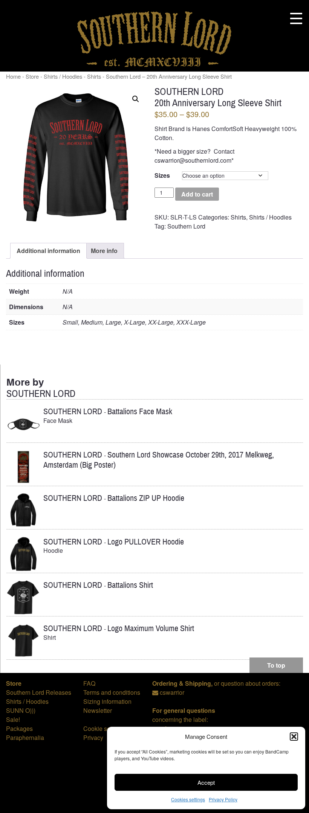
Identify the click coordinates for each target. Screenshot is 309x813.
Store (32, 76)
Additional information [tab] (48, 250)
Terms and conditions (111, 692)
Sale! (13, 719)
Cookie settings (104, 728)
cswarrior (172, 692)
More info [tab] (104, 250)
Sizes (162, 175)
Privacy (93, 737)
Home (13, 76)
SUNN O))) (20, 710)
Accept (206, 782)
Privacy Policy (223, 799)
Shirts (238, 217)
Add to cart (197, 194)
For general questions (183, 710)
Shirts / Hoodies (63, 76)
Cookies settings (188, 799)
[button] (294, 736)
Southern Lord (186, 226)
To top (276, 665)
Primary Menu (296, 18)
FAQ (89, 683)
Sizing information (107, 701)
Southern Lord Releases (38, 692)
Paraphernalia (25, 737)
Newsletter (97, 710)
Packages (19, 728)
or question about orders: (216, 683)
